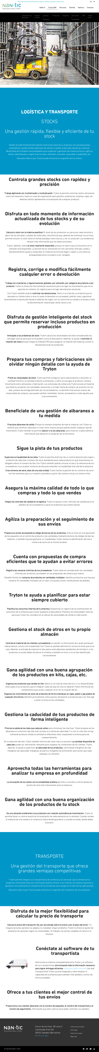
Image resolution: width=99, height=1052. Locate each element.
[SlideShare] (94, 1049)
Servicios (62, 8)
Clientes (72, 8)
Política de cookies (76, 1033)
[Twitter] (87, 1049)
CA (94, 1)
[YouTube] (90, 1049)
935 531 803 (42, 1036)
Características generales (26, 16)
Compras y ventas (37, 16)
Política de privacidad (77, 1027)
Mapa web (73, 1036)
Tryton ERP (52, 8)
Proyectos (65, 15)
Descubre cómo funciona (75, 968)
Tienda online (90, 16)
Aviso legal (73, 1030)
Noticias (81, 8)
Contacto (90, 8)
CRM (83, 15)
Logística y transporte (46, 17)
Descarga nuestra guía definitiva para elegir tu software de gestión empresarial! (41, 1)
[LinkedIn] (83, 1049)
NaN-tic (42, 8)
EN (91, 1)
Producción (55, 15)
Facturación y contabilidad (75, 17)
